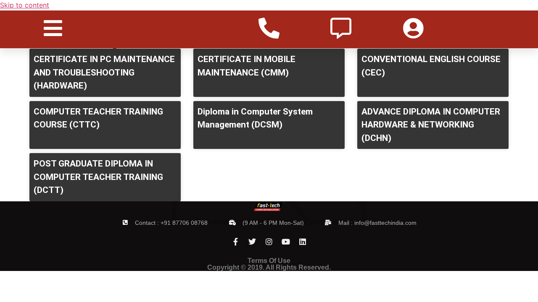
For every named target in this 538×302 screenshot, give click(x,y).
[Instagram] (269, 241)
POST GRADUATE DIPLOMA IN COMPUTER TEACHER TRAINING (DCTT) (98, 177)
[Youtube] (285, 241)
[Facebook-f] (235, 241)
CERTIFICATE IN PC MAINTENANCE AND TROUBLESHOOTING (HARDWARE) (104, 72)
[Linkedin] (302, 241)
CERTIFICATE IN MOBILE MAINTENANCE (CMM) (246, 66)
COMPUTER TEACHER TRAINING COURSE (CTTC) (98, 118)
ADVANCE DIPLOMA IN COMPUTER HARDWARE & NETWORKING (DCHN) (430, 125)
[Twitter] (252, 241)
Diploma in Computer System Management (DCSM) (255, 118)
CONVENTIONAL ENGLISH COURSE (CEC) (431, 66)
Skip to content (24, 5)
